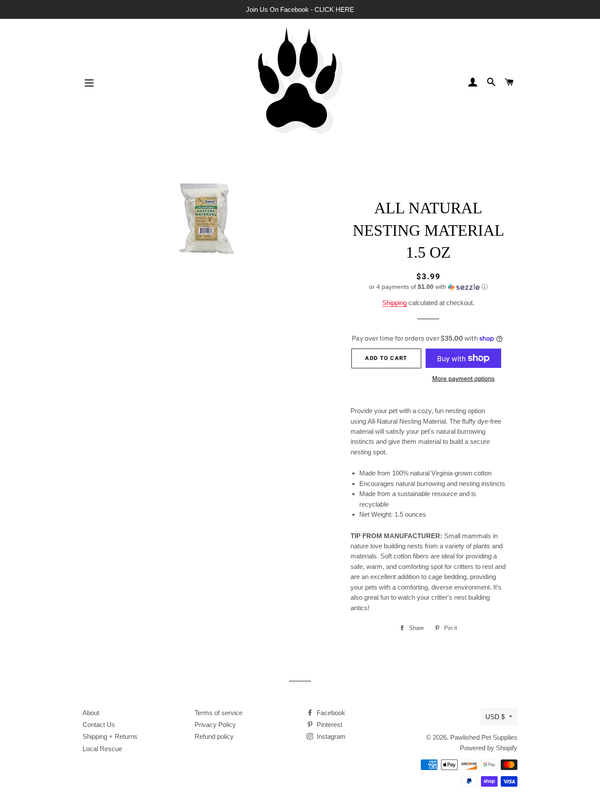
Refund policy (214, 736)
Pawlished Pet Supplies (483, 737)
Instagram (330, 736)
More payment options (463, 378)
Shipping (394, 302)
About (91, 712)
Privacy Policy (215, 724)
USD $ (495, 716)
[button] (428, 287)
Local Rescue (102, 748)
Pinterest (328, 724)
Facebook (330, 712)
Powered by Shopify (488, 748)
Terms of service (218, 712)
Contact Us (99, 724)
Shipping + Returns (110, 736)
